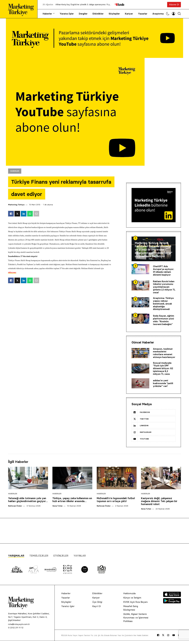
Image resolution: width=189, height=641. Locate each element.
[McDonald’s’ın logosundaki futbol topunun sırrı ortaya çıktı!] (117, 478)
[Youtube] (173, 635)
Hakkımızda (129, 593)
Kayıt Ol (96, 606)
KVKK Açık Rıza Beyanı (135, 602)
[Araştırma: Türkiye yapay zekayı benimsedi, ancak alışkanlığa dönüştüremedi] (140, 302)
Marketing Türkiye (16, 204)
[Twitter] (163, 635)
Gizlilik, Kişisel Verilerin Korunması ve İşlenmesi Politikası (135, 618)
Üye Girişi (97, 602)
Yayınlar (80, 555)
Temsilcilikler (38, 555)
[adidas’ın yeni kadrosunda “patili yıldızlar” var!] (140, 383)
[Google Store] (172, 602)
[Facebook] (158, 635)
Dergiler (83, 13)
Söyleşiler (114, 13)
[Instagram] (168, 635)
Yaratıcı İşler (67, 13)
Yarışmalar (16, 555)
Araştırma (158, 13)
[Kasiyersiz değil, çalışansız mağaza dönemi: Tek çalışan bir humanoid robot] (161, 478)
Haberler (47, 13)
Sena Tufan (57, 506)
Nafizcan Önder (15, 506)
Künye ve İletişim (132, 597)
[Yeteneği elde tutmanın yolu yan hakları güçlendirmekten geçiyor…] (28, 478)
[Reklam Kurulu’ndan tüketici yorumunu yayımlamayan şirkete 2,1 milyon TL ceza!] (140, 286)
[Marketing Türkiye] (22, 9)
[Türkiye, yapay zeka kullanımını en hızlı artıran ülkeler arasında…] (72, 478)
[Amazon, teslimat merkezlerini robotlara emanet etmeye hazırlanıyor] (140, 353)
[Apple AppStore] (172, 596)
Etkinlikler (98, 13)
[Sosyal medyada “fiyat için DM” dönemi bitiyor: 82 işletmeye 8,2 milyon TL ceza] (140, 369)
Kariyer (129, 13)
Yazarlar (142, 13)
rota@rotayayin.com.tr (19, 624)
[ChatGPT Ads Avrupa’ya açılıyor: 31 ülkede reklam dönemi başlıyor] (140, 269)
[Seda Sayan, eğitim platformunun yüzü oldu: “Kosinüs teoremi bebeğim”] (140, 319)
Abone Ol (174, 4)
